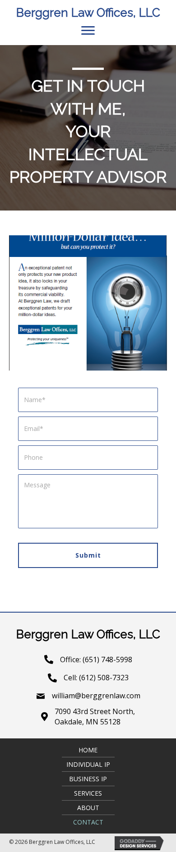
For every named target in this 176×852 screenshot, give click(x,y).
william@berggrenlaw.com (96, 696)
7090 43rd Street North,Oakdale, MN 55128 (95, 716)
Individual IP (88, 764)
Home (88, 750)
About (88, 807)
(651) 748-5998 (107, 659)
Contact (88, 822)
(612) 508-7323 (104, 678)
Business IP (88, 778)
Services (88, 793)
